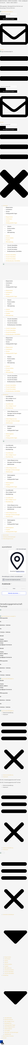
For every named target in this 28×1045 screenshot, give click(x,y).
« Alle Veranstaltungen (21, 549)
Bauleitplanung (9, 400)
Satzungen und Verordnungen (14, 413)
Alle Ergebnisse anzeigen (8, 19)
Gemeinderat (9, 209)
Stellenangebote (11, 426)
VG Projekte (7, 1030)
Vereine (8, 211)
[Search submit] (3, 16)
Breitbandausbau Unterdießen (14, 251)
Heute (14, 588)
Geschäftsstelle (9, 396)
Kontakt (4, 1037)
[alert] (14, 579)
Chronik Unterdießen (12, 245)
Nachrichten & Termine (8, 1036)
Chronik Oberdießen (12, 247)
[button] (14, 168)
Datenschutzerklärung (8, 712)
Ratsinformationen (8, 1019)
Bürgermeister (9, 207)
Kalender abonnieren (13, 593)
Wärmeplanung (11, 232)
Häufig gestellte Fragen (11, 213)
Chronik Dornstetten (12, 249)
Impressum (5, 714)
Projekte (9, 230)
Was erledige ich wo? (11, 398)
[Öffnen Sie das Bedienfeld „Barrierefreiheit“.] (1, 1041)
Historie (9, 226)
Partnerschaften (11, 228)
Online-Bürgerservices (12, 411)
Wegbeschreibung (20, 571)
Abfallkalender (10, 415)
